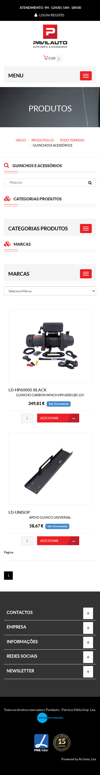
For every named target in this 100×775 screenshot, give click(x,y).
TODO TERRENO (72, 140)
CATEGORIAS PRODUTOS (38, 228)
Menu (15, 75)
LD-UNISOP (19, 512)
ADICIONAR (49, 418)
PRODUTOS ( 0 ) (42, 140)
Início (21, 140)
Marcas (18, 274)
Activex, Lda (87, 759)
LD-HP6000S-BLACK (27, 390)
